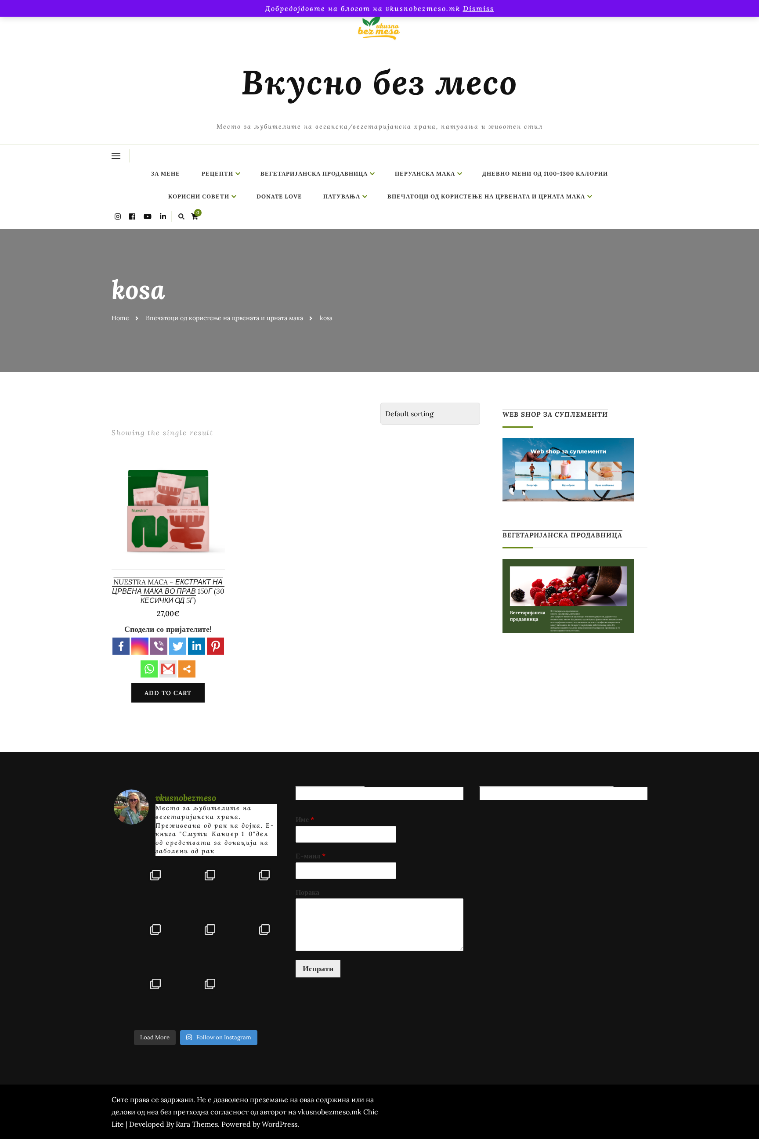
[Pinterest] (215, 646)
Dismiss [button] (478, 8)
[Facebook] (121, 646)
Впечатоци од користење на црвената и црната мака (486, 196)
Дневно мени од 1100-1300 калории (545, 173)
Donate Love (279, 196)
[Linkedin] (196, 646)
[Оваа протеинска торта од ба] (250, 890)
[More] (186, 669)
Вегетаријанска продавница (314, 173)
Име (305, 819)
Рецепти (217, 173)
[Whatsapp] (149, 669)
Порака (307, 892)
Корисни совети (198, 196)
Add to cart (168, 693)
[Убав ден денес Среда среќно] (141, 944)
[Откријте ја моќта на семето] (195, 944)
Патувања (341, 196)
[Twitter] (177, 646)
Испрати (318, 968)
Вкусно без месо (379, 82)
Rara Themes (197, 1124)
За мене (165, 173)
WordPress (279, 1124)
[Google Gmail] (168, 669)
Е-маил (310, 855)
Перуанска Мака (425, 173)
